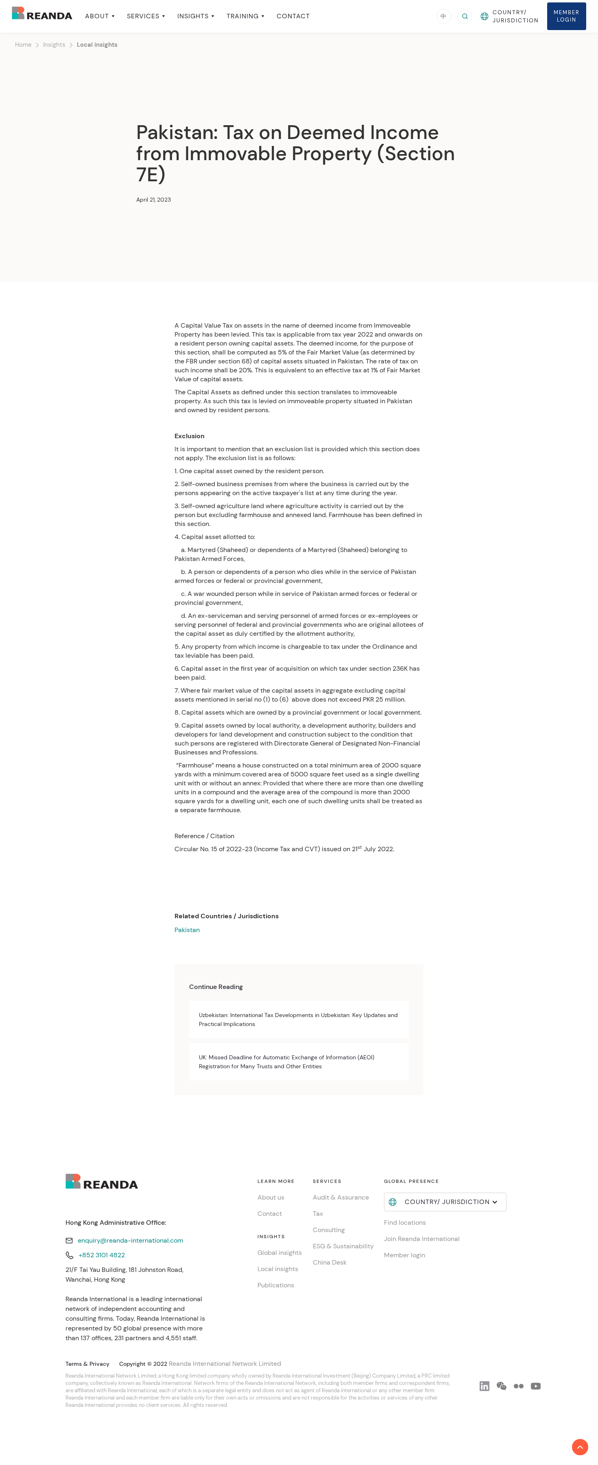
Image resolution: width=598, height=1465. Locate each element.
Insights (54, 45)
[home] (42, 16)
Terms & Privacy (87, 1363)
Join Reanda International (422, 1239)
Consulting (329, 1230)
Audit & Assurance (341, 1197)
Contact (293, 16)
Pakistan (187, 930)
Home (23, 45)
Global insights (280, 1252)
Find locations (405, 1222)
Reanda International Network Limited (225, 1363)
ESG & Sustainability (343, 1246)
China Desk (330, 1262)
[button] (100, 16)
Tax (318, 1213)
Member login (404, 1255)
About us (271, 1197)
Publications (276, 1285)
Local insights (97, 45)
